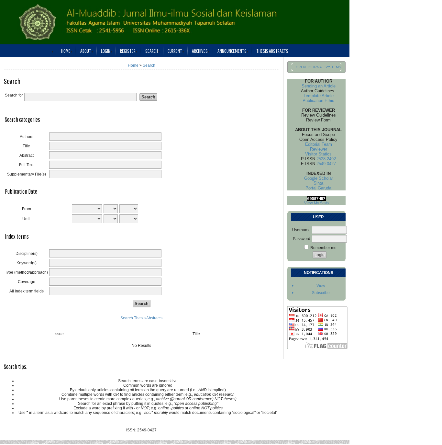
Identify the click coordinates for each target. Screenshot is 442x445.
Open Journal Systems (318, 67)
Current (175, 51)
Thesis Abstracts (272, 51)
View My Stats (316, 203)
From (26, 209)
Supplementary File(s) (26, 174)
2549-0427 (326, 163)
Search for (14, 95)
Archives (200, 51)
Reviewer (316, 149)
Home (66, 51)
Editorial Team (316, 144)
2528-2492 (326, 158)
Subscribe (321, 293)
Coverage (26, 282)
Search (151, 51)
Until (26, 219)
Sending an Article (317, 86)
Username (301, 230)
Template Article (317, 95)
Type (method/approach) (26, 272)
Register (128, 51)
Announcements (232, 51)
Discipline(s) (27, 253)
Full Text (26, 165)
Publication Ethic (316, 100)
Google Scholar (316, 178)
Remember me (323, 247)
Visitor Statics (316, 154)
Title (26, 146)
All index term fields (26, 291)
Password (301, 238)
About (85, 51)
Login (105, 51)
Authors (26, 136)
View (320, 285)
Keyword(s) (27, 263)
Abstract (26, 155)
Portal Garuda (316, 188)
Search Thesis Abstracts (141, 318)
